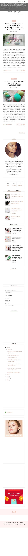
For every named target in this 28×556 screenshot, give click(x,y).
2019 (7, 374)
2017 (7, 378)
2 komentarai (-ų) (7, 70)
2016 (7, 380)
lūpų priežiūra (8, 295)
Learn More (12, 10)
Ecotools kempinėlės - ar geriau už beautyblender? (14, 83)
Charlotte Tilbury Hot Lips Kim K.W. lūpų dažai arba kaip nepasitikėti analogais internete (17, 248)
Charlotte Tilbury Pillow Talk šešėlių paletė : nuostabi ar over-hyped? (17, 230)
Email (8, 185)
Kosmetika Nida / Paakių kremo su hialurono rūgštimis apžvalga (17, 196)
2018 (7, 376)
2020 (7, 347)
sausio (9, 349)
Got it (17, 10)
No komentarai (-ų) (7, 124)
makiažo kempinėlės (9, 306)
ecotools (14, 78)
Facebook (20, 185)
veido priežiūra (8, 292)
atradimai (7, 300)
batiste (13, 21)
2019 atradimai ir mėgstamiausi (13, 372)
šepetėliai (7, 303)
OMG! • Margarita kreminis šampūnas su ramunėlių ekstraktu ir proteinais (17, 258)
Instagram (14, 185)
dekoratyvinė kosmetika (10, 290)
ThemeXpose (14, 525)
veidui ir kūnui (8, 298)
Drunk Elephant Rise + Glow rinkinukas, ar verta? (17, 238)
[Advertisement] (14, 542)
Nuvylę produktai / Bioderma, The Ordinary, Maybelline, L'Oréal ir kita (14, 26)
